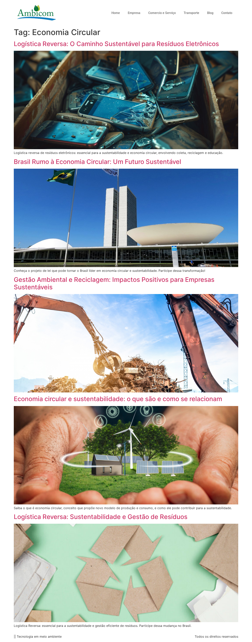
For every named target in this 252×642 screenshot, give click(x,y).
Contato (226, 13)
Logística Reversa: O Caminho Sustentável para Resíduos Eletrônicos (116, 44)
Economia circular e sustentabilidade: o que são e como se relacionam (118, 399)
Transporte (191, 13)
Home (115, 13)
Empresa (134, 13)
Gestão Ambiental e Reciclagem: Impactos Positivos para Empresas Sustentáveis (114, 283)
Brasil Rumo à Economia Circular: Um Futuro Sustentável (97, 162)
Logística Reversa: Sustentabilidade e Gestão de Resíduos (100, 517)
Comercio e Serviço (162, 13)
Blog (210, 13)
